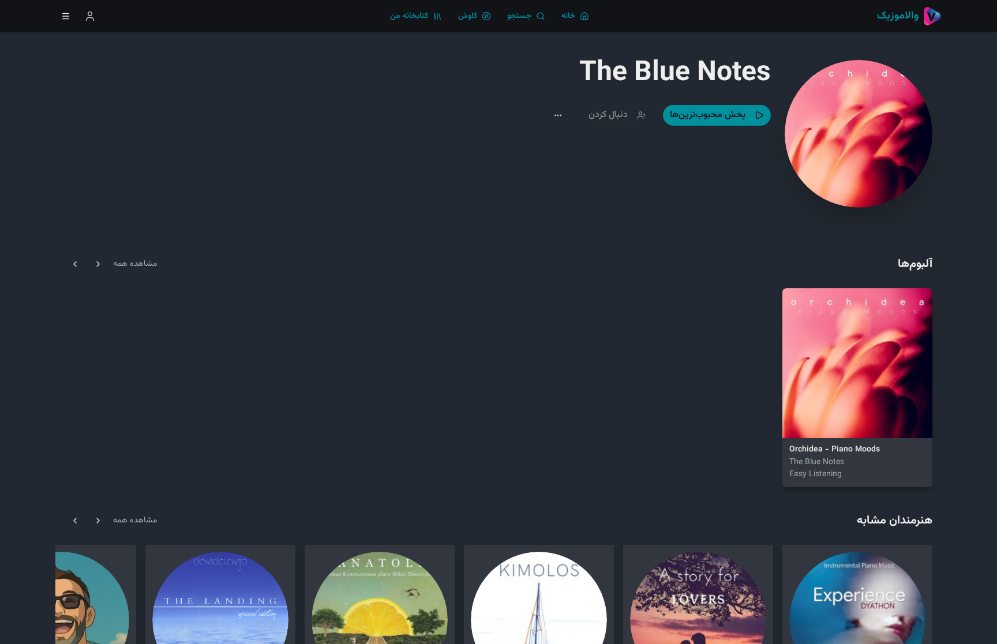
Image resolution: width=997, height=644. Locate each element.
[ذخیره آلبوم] (826, 422)
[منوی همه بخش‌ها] (65, 16)
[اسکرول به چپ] (75, 264)
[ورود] (90, 16)
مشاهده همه (135, 264)
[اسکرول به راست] (98, 264)
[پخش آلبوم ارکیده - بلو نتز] (798, 422)
